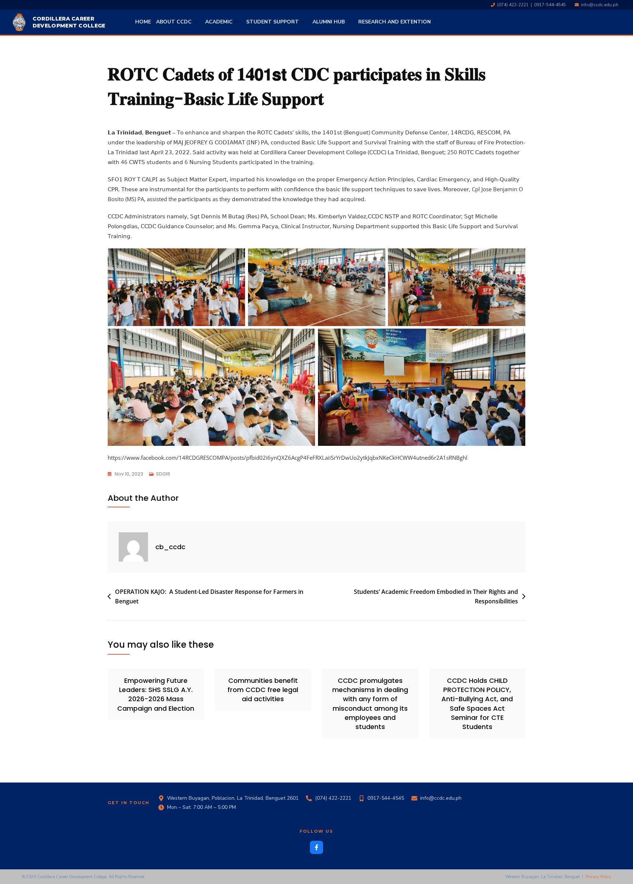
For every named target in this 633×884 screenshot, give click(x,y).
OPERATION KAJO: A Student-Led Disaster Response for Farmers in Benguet (209, 596)
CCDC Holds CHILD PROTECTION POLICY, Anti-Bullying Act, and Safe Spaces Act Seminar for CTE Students (477, 703)
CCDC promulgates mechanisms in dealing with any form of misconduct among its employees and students (370, 703)
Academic (219, 21)
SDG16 (163, 473)
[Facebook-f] (316, 847)
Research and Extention (394, 21)
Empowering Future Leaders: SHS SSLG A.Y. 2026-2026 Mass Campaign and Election (155, 694)
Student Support (272, 21)
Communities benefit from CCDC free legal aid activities (262, 689)
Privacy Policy (598, 877)
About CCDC (174, 21)
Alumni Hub (328, 21)
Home (143, 21)
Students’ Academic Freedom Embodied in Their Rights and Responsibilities (436, 596)
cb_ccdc (170, 546)
